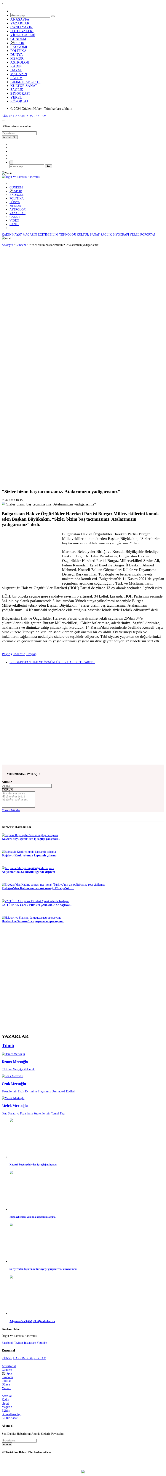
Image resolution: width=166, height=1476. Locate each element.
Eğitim (6, 1410)
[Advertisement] (13, 308)
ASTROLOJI (19, 62)
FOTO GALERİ (22, 31)
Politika (6, 1380)
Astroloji (7, 1396)
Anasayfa (7, 245)
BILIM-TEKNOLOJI (25, 82)
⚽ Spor (7, 1373)
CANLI (14, 224)
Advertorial (9, 1366)
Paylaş (7, 654)
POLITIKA (18, 51)
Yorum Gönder (11, 810)
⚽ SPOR (17, 43)
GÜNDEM (18, 39)
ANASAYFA (19, 19)
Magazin (7, 1407)
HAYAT (16, 70)
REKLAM (40, 116)
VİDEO (14, 220)
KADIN (16, 66)
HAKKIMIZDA (23, 116)
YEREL (16, 97)
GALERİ (15, 216)
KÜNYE (7, 116)
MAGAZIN (18, 74)
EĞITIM (16, 78)
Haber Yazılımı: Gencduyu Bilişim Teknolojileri (83, 1464)
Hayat (5, 1403)
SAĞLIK (16, 89)
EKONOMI (18, 47)
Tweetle (19, 654)
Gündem (21, 245)
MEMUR (17, 58)
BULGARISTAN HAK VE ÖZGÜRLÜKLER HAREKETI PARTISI (52, 662)
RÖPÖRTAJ (19, 101)
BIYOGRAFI (20, 93)
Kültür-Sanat (10, 1418)
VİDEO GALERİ (22, 35)
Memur (6, 1388)
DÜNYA (16, 54)
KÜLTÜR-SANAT (23, 86)
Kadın (5, 1399)
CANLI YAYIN (21, 27)
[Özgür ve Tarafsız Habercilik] (21, 177)
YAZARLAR (19, 23)
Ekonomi (7, 1377)
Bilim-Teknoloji (11, 1414)
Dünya (6, 1384)
